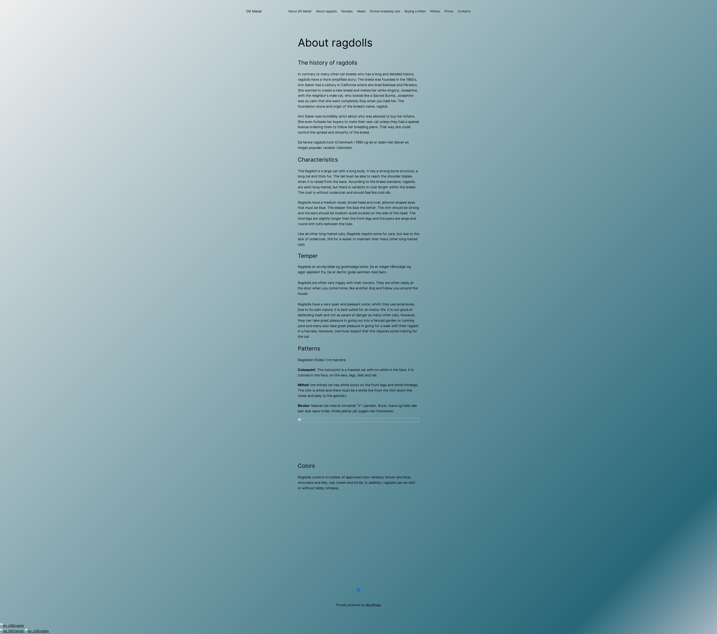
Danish (19, 631)
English (18, 626)
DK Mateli (254, 11)
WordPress (373, 605)
